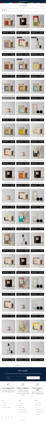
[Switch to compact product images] (6, 10)
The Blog (4, 405)
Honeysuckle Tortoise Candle (8, 291)
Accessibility (38, 403)
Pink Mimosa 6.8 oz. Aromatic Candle (23, 182)
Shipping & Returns (40, 411)
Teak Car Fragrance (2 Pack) (37, 204)
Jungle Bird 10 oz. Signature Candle (37, 335)
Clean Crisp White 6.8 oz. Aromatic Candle (23, 73)
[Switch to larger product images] (2, 10)
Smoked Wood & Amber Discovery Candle (23, 357)
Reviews (20, 405)
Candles (3, 403)
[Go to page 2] (28, 364)
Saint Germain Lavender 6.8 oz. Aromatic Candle (9, 52)
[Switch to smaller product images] (4, 10)
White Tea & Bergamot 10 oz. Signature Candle (37, 139)
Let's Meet (21, 403)
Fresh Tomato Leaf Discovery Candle (8, 204)
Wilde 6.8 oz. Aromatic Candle (8, 139)
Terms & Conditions (23, 411)
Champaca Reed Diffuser (8, 248)
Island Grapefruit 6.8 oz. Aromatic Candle (23, 139)
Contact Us (38, 405)
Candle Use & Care (6, 407)
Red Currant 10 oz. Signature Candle (23, 52)
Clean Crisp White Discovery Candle (8, 335)
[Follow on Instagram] (5, 417)
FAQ (36, 407)
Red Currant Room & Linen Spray (37, 52)
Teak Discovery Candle (37, 357)
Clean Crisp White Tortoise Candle (37, 182)
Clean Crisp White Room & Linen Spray (8, 357)
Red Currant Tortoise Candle (23, 30)
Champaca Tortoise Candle (23, 269)
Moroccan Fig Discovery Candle (23, 313)
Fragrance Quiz (24, 1)
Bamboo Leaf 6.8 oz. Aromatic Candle (23, 117)
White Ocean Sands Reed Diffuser (23, 226)
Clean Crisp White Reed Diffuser (37, 161)
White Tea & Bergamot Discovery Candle (23, 161)
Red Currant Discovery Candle (9, 117)
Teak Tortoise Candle (8, 182)
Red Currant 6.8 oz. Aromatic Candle (8, 30)
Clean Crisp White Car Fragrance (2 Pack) (37, 226)
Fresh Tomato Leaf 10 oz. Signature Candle (8, 161)
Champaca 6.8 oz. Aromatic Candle (23, 95)
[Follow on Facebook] (2, 417)
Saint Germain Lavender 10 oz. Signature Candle (37, 270)
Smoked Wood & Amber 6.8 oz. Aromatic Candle (9, 95)
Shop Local (38, 414)
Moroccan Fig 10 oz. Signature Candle (23, 204)
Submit (33, 377)
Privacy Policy (21, 407)
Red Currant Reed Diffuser (37, 30)
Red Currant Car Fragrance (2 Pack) (37, 117)
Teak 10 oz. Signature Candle (8, 313)
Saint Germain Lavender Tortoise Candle (37, 248)
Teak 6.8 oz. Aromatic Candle (8, 73)
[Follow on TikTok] (11, 417)
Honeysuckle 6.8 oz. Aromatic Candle (37, 73)
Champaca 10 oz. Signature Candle (9, 270)
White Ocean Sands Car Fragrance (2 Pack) (37, 313)
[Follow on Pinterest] (8, 417)
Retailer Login (39, 409)
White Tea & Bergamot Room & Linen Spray (23, 248)
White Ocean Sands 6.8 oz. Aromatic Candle (37, 95)
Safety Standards (22, 409)
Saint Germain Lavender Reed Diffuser (23, 291)
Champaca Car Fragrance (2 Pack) (37, 291)
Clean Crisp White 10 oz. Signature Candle (8, 226)
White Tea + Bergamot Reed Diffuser (23, 335)
